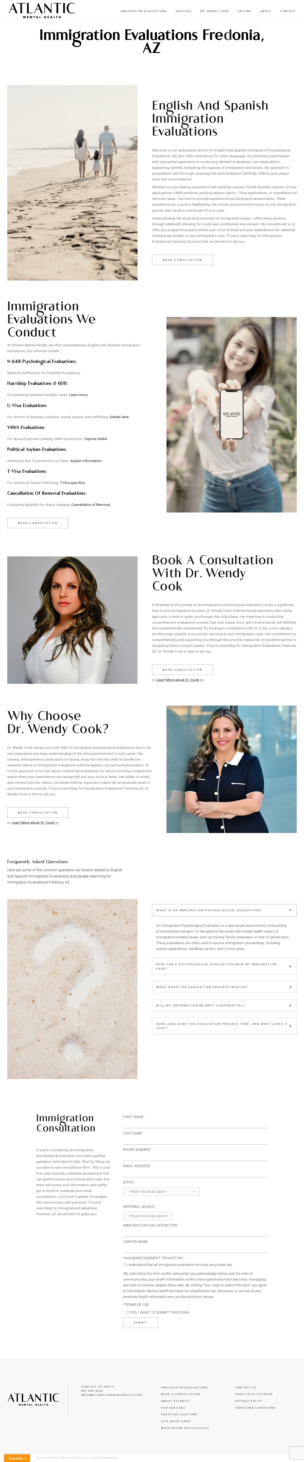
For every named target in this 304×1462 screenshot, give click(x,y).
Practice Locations (179, 1414)
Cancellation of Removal (90, 505)
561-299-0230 (92, 1390)
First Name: (134, 1117)
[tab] (224, 910)
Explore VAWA (96, 439)
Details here (119, 417)
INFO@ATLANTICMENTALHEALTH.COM (111, 1395)
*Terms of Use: (136, 1304)
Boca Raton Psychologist (185, 1428)
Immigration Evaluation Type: (151, 1225)
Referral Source (139, 1207)
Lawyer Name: (135, 1242)
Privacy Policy (249, 1401)
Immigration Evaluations (184, 1387)
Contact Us (245, 1387)
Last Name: (133, 1133)
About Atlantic (175, 1401)
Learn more (78, 395)
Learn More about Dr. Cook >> (180, 680)
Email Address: (137, 1166)
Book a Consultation (180, 1394)
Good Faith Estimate (254, 1394)
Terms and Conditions (255, 1407)
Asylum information (86, 461)
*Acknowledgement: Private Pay (153, 1258)
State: (128, 1182)
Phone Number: (137, 1150)
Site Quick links (176, 1421)
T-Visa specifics (72, 483)
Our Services (173, 1407)
